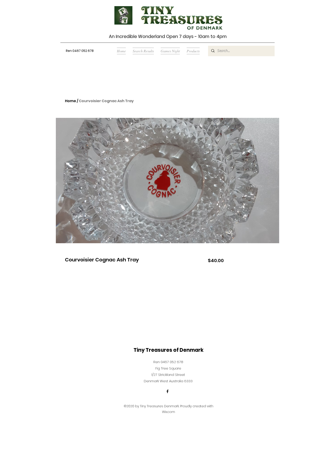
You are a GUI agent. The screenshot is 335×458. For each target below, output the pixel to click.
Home (70, 101)
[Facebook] (167, 391)
